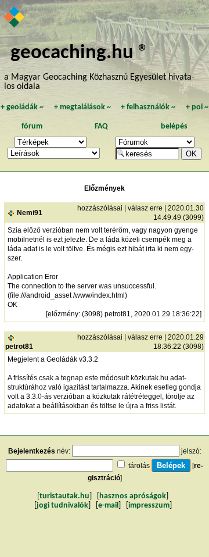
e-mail (108, 505)
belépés (174, 126)
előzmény (63, 314)
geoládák (22, 107)
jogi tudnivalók (62, 505)
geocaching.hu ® (79, 53)
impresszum (149, 505)
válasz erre (145, 208)
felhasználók (148, 107)
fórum (31, 126)
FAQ (101, 126)
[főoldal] (15, 18)
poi (197, 107)
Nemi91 (29, 213)
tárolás (139, 466)
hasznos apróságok (132, 496)
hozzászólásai (99, 208)
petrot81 (19, 346)
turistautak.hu (64, 496)
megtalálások (82, 107)
